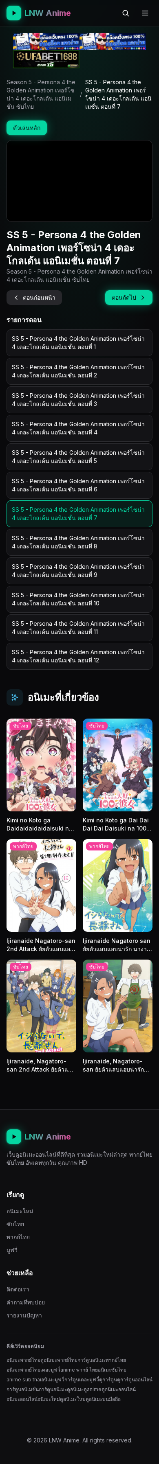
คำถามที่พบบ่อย (26, 1302)
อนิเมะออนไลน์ (22, 1399)
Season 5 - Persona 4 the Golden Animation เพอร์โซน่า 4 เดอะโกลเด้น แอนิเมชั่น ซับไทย (41, 94)
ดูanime (93, 1389)
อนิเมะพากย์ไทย (23, 1360)
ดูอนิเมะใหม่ (73, 1399)
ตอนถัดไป (124, 297)
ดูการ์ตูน (108, 1379)
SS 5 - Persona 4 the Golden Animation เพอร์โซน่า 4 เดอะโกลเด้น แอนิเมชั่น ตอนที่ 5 (78, 456)
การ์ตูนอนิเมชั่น (23, 1389)
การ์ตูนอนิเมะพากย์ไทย (101, 1360)
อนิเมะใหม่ (20, 1211)
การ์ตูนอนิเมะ (53, 1389)
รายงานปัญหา (24, 1315)
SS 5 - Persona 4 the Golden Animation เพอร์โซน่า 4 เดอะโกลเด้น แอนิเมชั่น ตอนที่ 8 (78, 542)
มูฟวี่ (12, 1250)
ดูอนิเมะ (75, 1389)
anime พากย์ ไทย (79, 1370)
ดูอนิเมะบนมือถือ (103, 1399)
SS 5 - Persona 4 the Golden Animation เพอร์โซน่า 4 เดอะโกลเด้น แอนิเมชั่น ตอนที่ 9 (78, 570)
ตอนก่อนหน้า (39, 297)
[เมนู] (145, 13)
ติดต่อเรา (18, 1289)
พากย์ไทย (18, 1237)
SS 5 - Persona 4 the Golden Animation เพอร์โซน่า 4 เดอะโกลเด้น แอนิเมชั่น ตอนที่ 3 (78, 399)
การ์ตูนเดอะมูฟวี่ (81, 1379)
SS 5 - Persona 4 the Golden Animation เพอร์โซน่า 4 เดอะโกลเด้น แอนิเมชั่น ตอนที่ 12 (78, 656)
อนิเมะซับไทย (112, 1370)
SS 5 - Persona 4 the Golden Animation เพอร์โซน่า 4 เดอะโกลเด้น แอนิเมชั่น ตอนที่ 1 (78, 342)
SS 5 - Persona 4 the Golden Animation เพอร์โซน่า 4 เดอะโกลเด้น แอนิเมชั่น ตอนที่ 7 (78, 513)
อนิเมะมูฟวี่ (52, 1379)
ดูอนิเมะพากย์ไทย (58, 1360)
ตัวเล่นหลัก (26, 127)
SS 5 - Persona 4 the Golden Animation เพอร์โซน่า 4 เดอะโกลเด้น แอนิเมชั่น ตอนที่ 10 (78, 599)
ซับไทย (15, 1224)
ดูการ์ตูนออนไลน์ (134, 1379)
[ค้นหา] (125, 13)
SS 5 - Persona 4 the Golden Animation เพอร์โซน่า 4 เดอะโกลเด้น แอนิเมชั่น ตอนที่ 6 (78, 485)
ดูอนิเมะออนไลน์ (119, 1389)
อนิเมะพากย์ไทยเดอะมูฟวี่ (33, 1370)
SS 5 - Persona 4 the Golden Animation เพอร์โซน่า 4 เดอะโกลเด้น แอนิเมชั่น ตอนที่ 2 (78, 371)
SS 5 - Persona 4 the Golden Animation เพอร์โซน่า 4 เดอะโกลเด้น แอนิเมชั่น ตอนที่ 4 (78, 428)
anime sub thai (24, 1379)
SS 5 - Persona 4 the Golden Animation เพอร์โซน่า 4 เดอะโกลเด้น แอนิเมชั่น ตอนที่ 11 (78, 627)
